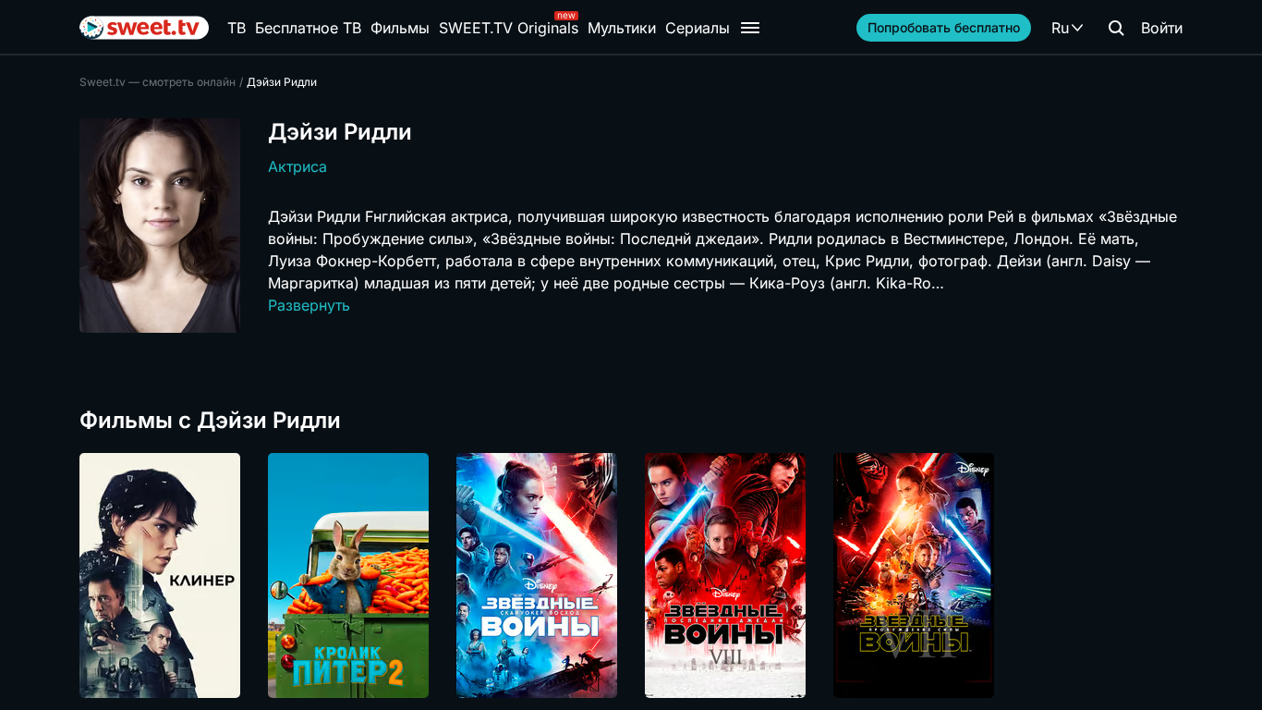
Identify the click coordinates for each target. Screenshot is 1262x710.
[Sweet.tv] (144, 28)
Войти (1162, 27)
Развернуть (309, 305)
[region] (631, 575)
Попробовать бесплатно (944, 27)
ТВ (236, 27)
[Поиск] (1116, 27)
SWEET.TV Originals (508, 27)
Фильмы (400, 27)
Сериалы (697, 27)
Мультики (622, 27)
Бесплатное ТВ (308, 27)
